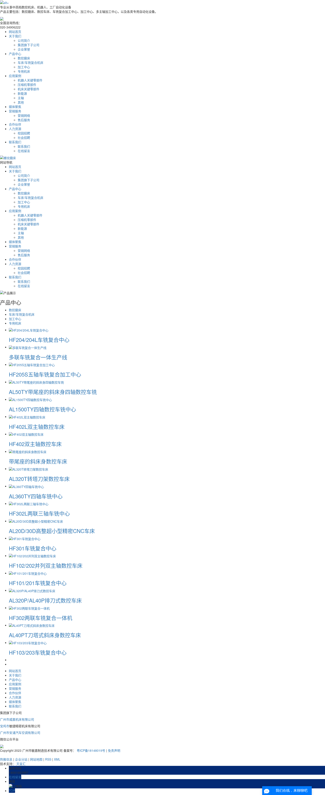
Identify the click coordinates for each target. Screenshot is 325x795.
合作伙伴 (15, 124)
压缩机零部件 (27, 84)
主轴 (21, 98)
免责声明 (114, 750)
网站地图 (36, 759)
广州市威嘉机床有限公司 (17, 719)
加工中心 (24, 67)
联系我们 (15, 142)
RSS (48, 759)
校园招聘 (24, 133)
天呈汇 (21, 763)
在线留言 (24, 151)
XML (57, 759)
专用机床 (24, 71)
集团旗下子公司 (28, 45)
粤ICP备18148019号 (91, 750)
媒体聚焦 (15, 106)
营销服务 (15, 111)
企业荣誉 (24, 49)
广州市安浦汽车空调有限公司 (20, 732)
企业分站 (21, 759)
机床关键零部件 (28, 89)
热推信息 (6, 759)
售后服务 (24, 120)
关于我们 (15, 36)
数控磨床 (24, 58)
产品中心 (15, 53)
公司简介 (24, 40)
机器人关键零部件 (30, 80)
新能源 (22, 93)
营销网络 (24, 115)
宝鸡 (3, 726)
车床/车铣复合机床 (30, 62)
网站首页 (15, 31)
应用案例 (15, 75)
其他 (21, 102)
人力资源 (15, 128)
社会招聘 (24, 137)
